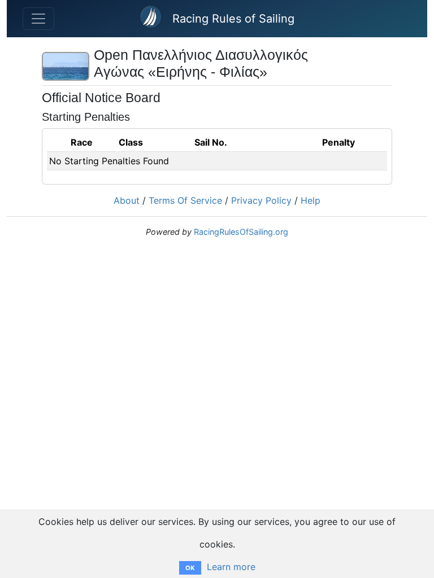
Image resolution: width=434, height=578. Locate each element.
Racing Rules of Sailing (233, 18)
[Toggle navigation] (38, 18)
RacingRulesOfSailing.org (241, 232)
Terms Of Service (185, 200)
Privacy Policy (261, 200)
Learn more (231, 566)
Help (310, 200)
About (127, 200)
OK (190, 568)
